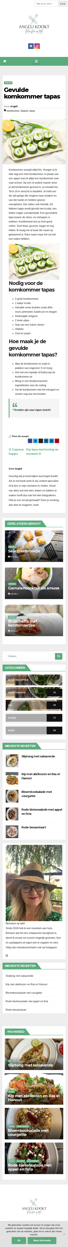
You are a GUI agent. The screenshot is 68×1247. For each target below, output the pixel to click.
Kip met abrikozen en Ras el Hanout (26, 984)
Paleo (11, 1126)
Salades (21, 1161)
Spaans (24, 110)
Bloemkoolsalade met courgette (24, 992)
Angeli (13, 106)
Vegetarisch (22, 1126)
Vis (10, 1061)
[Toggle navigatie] (36, 61)
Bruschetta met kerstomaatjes (22, 623)
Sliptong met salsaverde (38, 756)
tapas (32, 110)
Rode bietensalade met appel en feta (27, 1001)
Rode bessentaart (34, 827)
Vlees (11, 1092)
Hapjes (8, 83)
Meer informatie (42, 1240)
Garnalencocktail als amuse (33, 588)
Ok (18, 1240)
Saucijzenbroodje (24, 551)
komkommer (13, 110)
